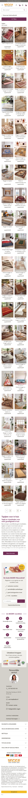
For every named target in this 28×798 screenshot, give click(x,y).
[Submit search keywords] (24, 10)
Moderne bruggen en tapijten (20, 227)
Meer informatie (10, 553)
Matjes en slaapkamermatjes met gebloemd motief (20, 181)
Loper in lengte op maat (7, 43)
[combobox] (14, 10)
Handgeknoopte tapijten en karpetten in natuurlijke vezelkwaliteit (7, 480)
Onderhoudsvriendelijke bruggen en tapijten (7, 90)
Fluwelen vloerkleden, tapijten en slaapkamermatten (7, 411)
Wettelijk (5, 733)
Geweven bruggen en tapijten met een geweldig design (7, 204)
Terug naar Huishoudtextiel (10, 15)
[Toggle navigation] (2, 5)
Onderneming (6, 738)
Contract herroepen (12, 719)
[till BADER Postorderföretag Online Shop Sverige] (12, 755)
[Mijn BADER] (16, 5)
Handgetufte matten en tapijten (7, 158)
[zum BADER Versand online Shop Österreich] (16, 755)
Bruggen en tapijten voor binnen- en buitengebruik (7, 434)
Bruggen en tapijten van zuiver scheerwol (20, 90)
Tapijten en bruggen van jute (20, 479)
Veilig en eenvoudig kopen (10, 729)
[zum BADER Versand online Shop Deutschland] (7, 755)
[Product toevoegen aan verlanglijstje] (12, 28)
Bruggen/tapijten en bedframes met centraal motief (20, 204)
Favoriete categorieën (9, 724)
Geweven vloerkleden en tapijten (20, 410)
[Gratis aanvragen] (21, 601)
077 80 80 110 (13, 688)
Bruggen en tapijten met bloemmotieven (7, 456)
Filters (14, 19)
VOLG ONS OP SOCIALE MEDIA (10, 747)
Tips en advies (6, 743)
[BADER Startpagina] (8, 5)
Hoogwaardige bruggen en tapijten (7, 250)
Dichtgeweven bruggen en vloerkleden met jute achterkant (20, 250)
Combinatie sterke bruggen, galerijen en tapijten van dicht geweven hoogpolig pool (20, 67)
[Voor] (21, 510)
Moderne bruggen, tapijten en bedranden (7, 67)
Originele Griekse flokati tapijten (7, 112)
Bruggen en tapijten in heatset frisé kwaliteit (21, 135)
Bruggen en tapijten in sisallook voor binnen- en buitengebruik (7, 296)
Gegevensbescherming (14, 605)
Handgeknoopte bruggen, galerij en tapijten (7, 342)
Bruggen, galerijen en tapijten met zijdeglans (20, 502)
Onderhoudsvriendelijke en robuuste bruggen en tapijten (7, 502)
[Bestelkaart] (22, 5)
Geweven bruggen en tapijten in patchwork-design (20, 159)
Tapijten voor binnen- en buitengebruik (21, 456)
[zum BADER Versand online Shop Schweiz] (20, 755)
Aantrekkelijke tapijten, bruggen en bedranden (20, 44)
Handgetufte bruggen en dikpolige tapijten (21, 112)
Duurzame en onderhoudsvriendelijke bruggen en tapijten (7, 319)
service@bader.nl (13, 699)
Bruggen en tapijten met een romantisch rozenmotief (7, 136)
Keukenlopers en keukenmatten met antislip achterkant (7, 388)
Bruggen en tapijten (7, 181)
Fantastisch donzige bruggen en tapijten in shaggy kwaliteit (21, 319)
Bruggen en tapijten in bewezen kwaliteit (7, 365)
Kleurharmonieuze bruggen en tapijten (20, 433)
